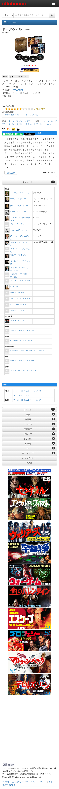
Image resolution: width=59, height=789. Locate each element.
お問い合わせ (9, 785)
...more (47, 124)
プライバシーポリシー (36, 782)
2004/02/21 (18, 90)
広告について (18, 782)
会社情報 (5, 782)
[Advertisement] (29, 730)
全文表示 (11, 173)
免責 (50, 782)
